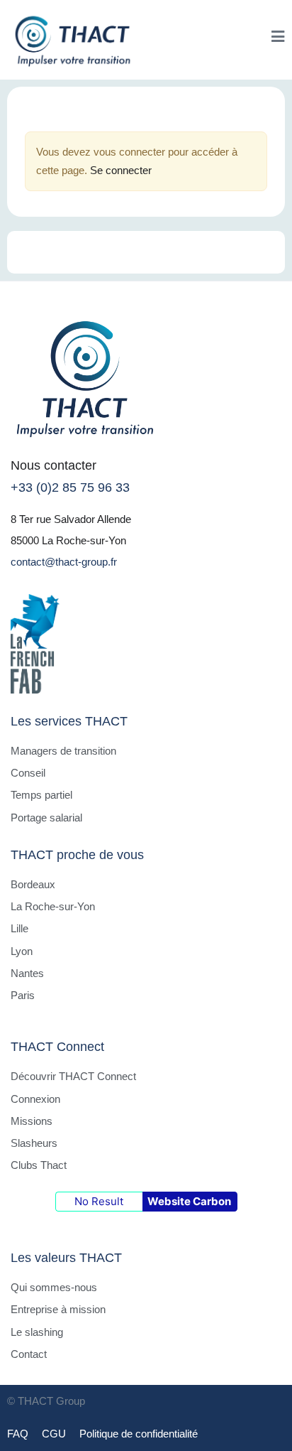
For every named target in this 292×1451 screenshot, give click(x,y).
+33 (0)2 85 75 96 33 (70, 487)
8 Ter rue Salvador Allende (71, 519)
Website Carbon (189, 1201)
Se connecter (121, 170)
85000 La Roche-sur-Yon (68, 540)
